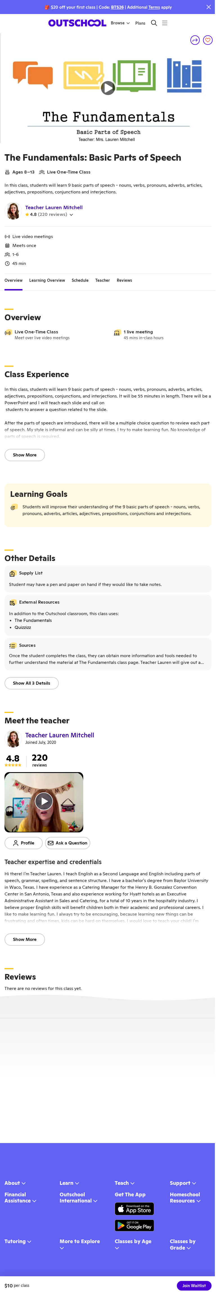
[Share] (195, 40)
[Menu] (165, 23)
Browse (118, 23)
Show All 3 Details (31, 683)
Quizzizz (23, 627)
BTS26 (117, 7)
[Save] (208, 40)
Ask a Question (71, 843)
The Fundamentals (33, 620)
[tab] (13, 280)
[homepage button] (77, 23)
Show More (25, 455)
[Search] (154, 23)
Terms (154, 7)
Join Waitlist (194, 1285)
